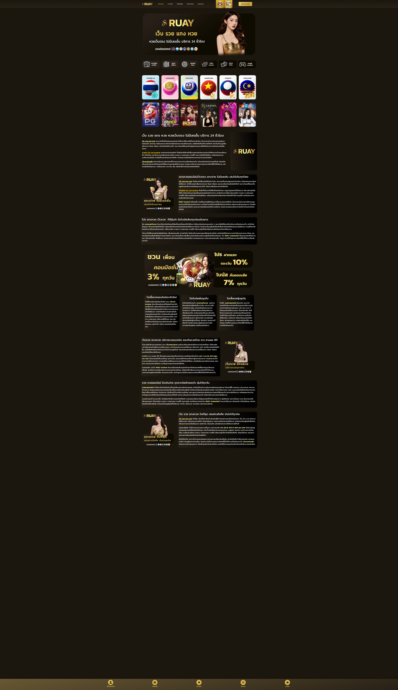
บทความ (201, 4)
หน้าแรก (161, 4)
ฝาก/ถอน (190, 4)
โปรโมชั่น (180, 4)
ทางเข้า (170, 4)
